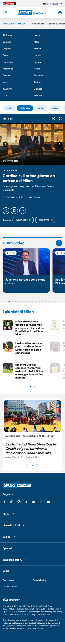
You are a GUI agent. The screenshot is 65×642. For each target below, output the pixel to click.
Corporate (8, 580)
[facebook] (4, 502)
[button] (32, 12)
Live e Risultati (11, 525)
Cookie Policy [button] (39, 580)
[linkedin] (33, 502)
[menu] (5, 12)
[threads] (41, 502)
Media (6, 514)
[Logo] (32, 12)
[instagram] (11, 502)
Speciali (7, 548)
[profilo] (60, 12)
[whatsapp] (19, 502)
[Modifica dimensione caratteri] (22, 210)
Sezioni (7, 536)
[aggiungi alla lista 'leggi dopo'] (14, 210)
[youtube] (48, 502)
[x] (26, 502)
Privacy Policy (10, 585)
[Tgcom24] (9, 3)
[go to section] (59, 243)
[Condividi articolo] (6, 210)
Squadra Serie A (12, 559)
